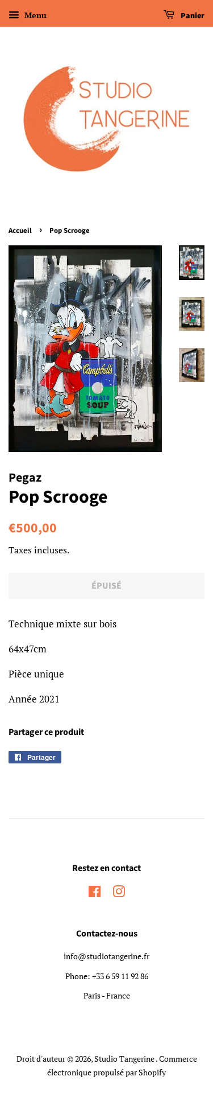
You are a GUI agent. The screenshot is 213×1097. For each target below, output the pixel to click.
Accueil (20, 230)
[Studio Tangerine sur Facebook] (94, 893)
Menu (34, 15)
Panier (191, 16)
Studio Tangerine (125, 1058)
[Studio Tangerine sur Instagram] (118, 893)
